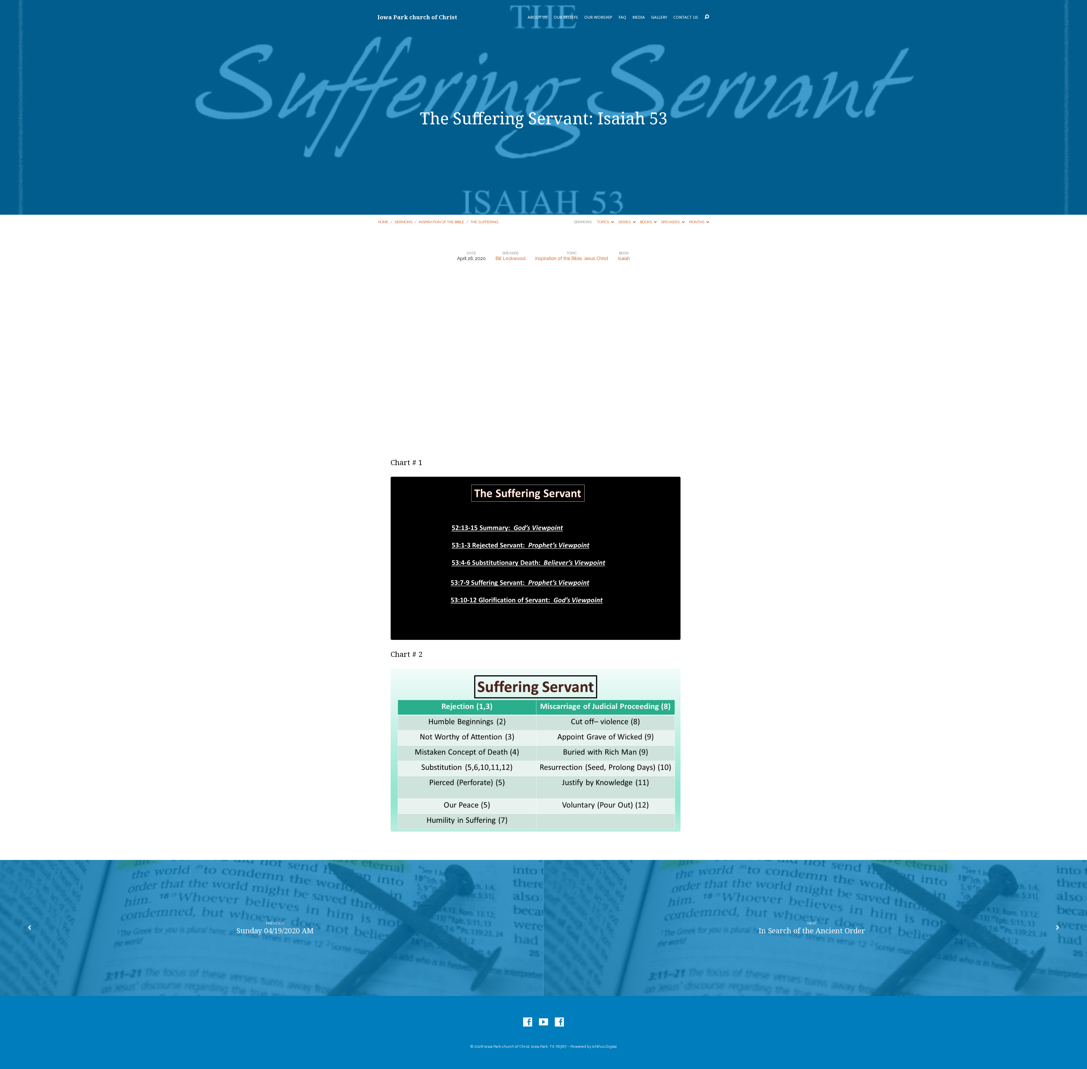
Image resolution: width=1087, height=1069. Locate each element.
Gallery (659, 17)
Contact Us (685, 17)
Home (383, 222)
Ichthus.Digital (604, 1046)
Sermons (403, 222)
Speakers (671, 222)
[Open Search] (707, 17)
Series (625, 222)
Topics (603, 222)
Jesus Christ (596, 258)
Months (697, 222)
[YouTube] (543, 1022)
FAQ (622, 17)
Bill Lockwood (510, 258)
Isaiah (624, 258)
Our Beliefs (566, 17)
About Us (537, 17)
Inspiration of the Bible (441, 222)
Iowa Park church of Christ (417, 17)
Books (646, 222)
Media (638, 17)
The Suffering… (485, 222)
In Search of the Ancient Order (812, 931)
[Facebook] (527, 1022)
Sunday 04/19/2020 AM (275, 931)
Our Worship (598, 17)
